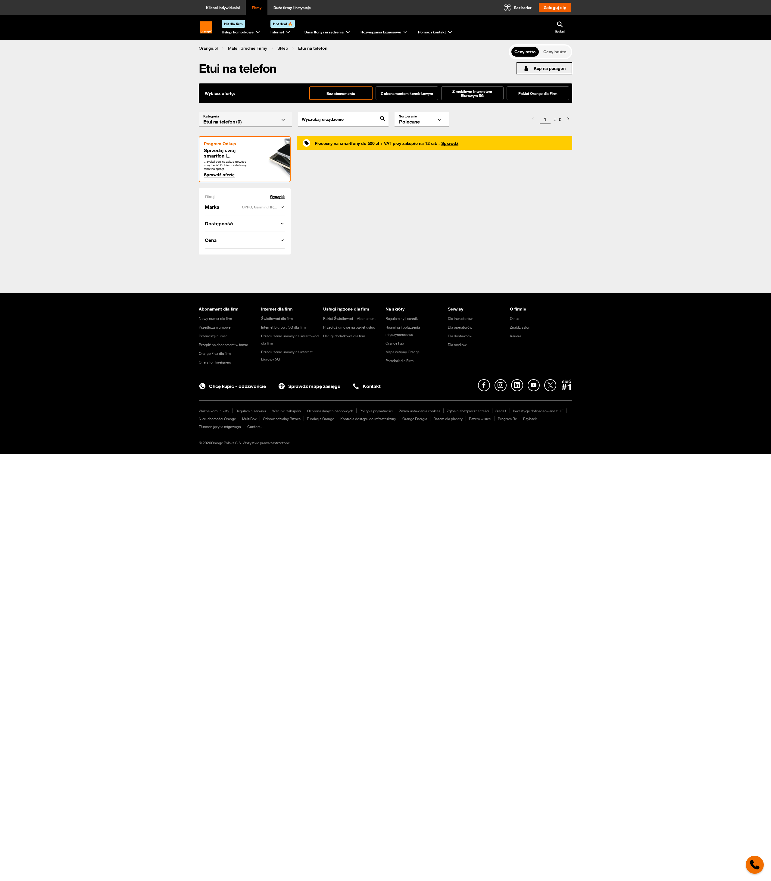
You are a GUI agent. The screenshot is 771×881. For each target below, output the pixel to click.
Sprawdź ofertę (219, 174)
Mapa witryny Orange (403, 351)
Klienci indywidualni (223, 7)
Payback (530, 418)
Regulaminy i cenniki (402, 318)
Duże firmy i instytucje (292, 7)
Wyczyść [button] (277, 196)
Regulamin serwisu (251, 410)
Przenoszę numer (213, 335)
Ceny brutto (555, 52)
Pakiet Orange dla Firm (537, 93)
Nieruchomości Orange (217, 418)
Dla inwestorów (460, 318)
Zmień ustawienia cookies (419, 410)
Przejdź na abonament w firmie (223, 344)
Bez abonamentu (340, 93)
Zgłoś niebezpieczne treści (468, 410)
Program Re (507, 418)
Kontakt (372, 386)
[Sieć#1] (566, 385)
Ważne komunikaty (214, 410)
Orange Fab (395, 343)
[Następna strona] (568, 119)
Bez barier (523, 7)
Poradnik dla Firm (400, 360)
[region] (354, 48)
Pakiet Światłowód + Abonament (349, 318)
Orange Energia (414, 418)
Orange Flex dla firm (215, 353)
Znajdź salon (520, 327)
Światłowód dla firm (277, 318)
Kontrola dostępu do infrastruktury (368, 418)
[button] (208, 48)
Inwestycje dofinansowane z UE (538, 410)
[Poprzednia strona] (533, 119)
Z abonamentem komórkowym (407, 93)
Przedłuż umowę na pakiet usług (349, 327)
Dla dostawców (460, 335)
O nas (514, 318)
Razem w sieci (480, 418)
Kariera (515, 335)
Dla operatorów (460, 327)
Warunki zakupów (286, 410)
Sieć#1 (501, 410)
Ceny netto (525, 52)
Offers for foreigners (215, 362)
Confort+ (254, 426)
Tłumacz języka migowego (220, 426)
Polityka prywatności (376, 410)
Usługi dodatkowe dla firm (344, 335)
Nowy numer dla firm (215, 318)
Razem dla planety (448, 418)
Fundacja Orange (320, 418)
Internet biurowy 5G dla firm (283, 327)
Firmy (256, 7)
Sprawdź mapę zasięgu (314, 386)
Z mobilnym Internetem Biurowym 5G (472, 93)
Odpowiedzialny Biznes (282, 418)
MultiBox (249, 418)
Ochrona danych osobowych (330, 410)
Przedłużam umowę (214, 327)
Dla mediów (457, 344)
